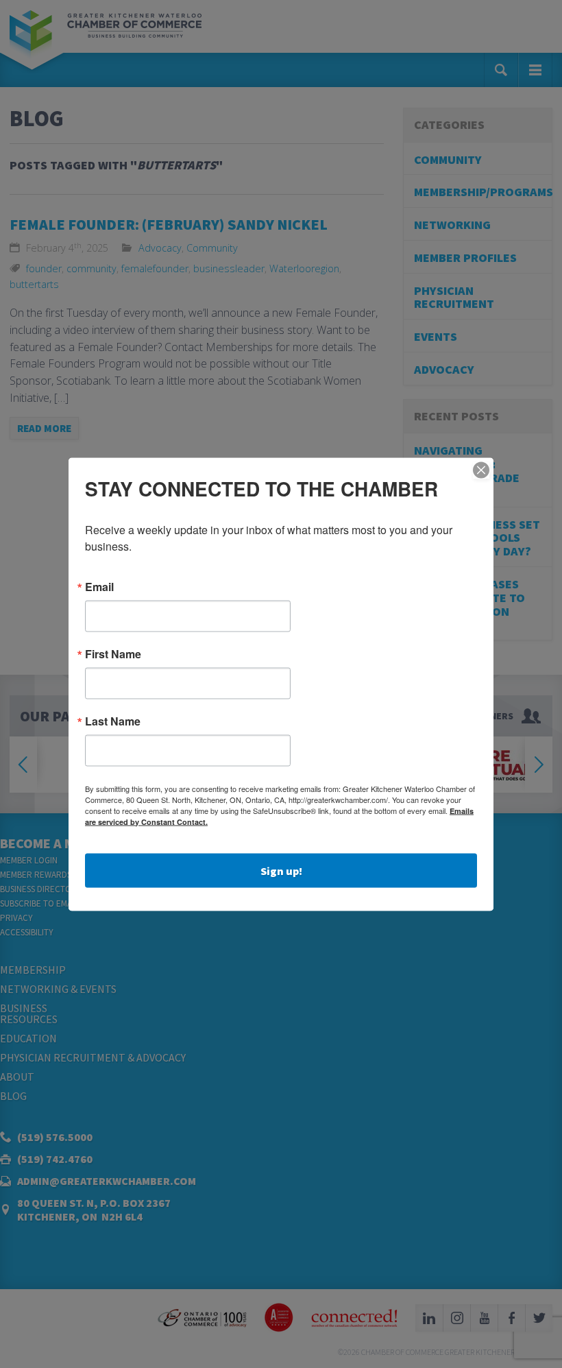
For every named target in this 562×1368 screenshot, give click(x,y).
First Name (113, 653)
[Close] (481, 469)
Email (99, 586)
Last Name (112, 720)
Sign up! (281, 870)
